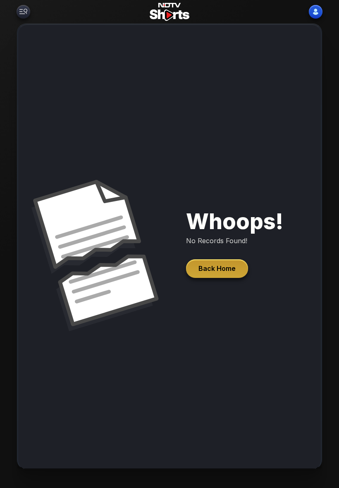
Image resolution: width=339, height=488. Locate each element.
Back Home (217, 268)
